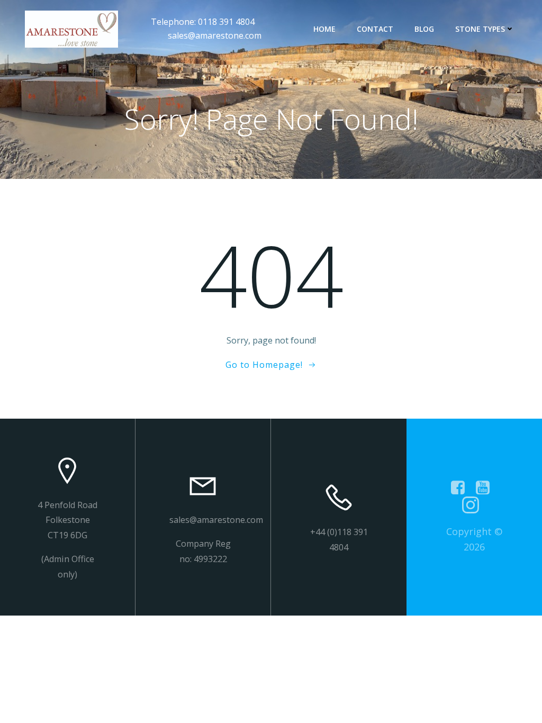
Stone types (480, 29)
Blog (424, 29)
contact (375, 29)
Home (324, 29)
